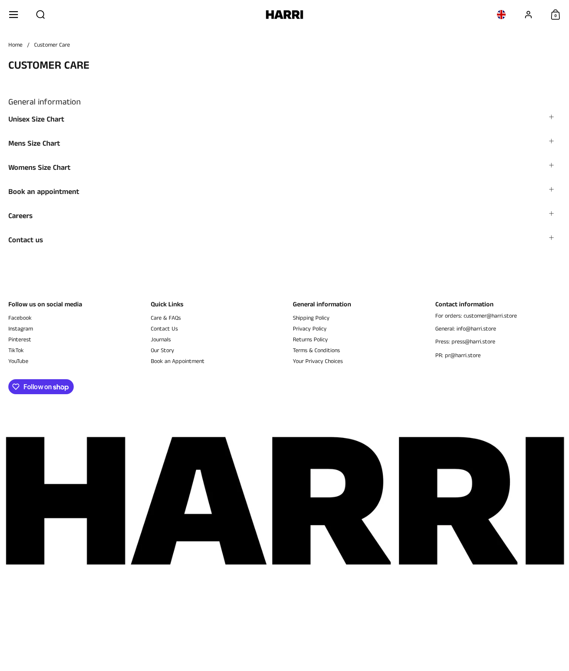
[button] (40, 14)
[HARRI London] (284, 14)
